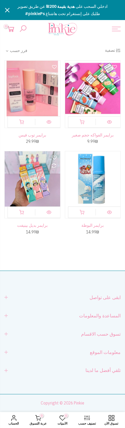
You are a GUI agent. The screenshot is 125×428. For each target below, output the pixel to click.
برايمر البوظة (92, 225)
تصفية (110, 50)
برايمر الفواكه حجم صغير (93, 135)
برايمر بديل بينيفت (32, 225)
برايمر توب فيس (32, 135)
